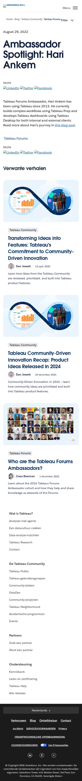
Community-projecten (23, 599)
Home (9, 19)
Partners (15, 635)
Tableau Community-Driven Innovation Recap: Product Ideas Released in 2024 (39, 360)
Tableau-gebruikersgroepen (27, 578)
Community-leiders (21, 585)
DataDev (14, 592)
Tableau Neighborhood (24, 607)
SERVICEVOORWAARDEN (41, 728)
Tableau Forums (52, 19)
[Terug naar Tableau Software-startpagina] (17, 4)
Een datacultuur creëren (25, 528)
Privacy (63, 728)
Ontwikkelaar (48, 720)
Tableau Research (20, 542)
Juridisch (18, 728)
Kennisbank (17, 672)
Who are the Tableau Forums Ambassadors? (40, 464)
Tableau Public (19, 571)
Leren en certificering (23, 679)
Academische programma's (27, 614)
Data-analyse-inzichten (24, 535)
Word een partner (21, 650)
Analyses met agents (22, 521)
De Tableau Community (27, 564)
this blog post (65, 125)
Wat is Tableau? (21, 513)
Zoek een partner (20, 643)
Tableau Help (18, 686)
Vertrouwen (18, 720)
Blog (17, 19)
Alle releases (17, 693)
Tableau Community (31, 19)
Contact (14, 549)
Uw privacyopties (58, 745)
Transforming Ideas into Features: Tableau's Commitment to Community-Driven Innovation (41, 248)
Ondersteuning (20, 664)
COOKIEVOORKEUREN (24, 745)
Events (13, 621)
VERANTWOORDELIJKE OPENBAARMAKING (40, 736)
